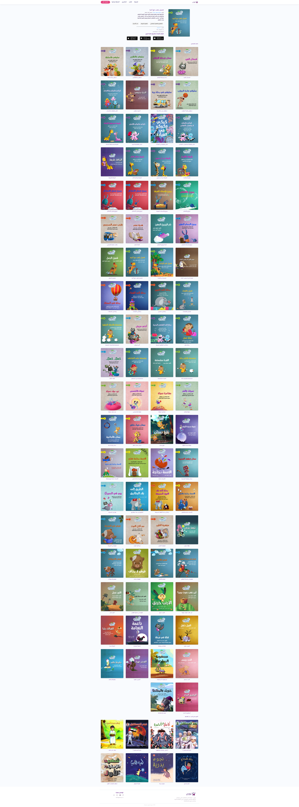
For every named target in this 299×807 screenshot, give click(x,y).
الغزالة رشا (112, 646)
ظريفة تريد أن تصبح (162, 178)
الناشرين (124, 2)
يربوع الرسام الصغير (187, 245)
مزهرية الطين (161, 546)
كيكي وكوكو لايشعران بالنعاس (187, 144)
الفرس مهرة (137, 679)
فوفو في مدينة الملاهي (187, 579)
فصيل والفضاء (187, 311)
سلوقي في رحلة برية (162, 111)
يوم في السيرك (112, 512)
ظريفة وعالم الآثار (137, 178)
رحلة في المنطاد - (112, 311)
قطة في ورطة (162, 646)
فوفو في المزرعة (112, 546)
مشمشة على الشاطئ (137, 378)
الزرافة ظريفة (112, 178)
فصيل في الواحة (162, 278)
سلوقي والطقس (137, 77)
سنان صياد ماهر (137, 445)
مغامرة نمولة (161, 412)
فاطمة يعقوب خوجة (157, 12)
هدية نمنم (137, 245)
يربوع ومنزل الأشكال (137, 211)
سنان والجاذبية (112, 445)
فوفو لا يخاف (137, 579)
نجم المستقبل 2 (187, 750)
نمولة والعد (187, 412)
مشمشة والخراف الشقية (112, 345)
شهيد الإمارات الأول (112, 784)
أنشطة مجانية (116, 2)
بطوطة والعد (112, 679)
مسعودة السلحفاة (162, 679)
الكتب (130, 2)
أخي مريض (137, 345)
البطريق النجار (187, 713)
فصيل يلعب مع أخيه (137, 278)
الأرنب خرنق (162, 612)
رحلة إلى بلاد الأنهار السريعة (162, 512)
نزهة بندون (187, 546)
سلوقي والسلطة (112, 77)
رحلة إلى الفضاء (137, 311)
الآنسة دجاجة (162, 479)
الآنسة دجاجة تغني (137, 479)
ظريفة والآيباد (186, 178)
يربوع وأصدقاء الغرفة (162, 211)
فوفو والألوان (162, 579)
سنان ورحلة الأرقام (162, 77)
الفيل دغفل (187, 646)
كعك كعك (112, 378)
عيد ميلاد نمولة (112, 412)
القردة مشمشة (162, 378)
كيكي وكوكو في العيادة (162, 144)
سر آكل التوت (137, 546)
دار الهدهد (159, 27)
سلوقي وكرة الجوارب (187, 111)
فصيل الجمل (112, 278)
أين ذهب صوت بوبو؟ (187, 612)
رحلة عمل (186, 345)
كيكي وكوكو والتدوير (137, 144)
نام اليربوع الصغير (162, 245)
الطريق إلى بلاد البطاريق (137, 512)
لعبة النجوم (137, 784)
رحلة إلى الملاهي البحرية (162, 345)
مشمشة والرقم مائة (186, 378)
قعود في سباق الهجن (137, 612)
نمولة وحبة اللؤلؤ (187, 445)
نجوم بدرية (162, 784)
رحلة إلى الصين (162, 311)
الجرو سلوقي (137, 111)
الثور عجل (112, 612)
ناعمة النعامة (137, 646)
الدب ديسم (187, 679)
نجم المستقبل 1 (137, 750)
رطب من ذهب (112, 750)
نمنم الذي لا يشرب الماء (187, 278)
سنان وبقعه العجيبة (187, 479)
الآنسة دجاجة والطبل (187, 512)
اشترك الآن (105, 2)
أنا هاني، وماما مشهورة (162, 750)
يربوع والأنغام (186, 211)
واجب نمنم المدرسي (112, 245)
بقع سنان (161, 445)
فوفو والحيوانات (112, 579)
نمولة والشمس (137, 412)
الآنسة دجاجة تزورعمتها (112, 479)
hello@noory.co (119, 797)
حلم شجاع (187, 784)
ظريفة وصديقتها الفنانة (112, 144)
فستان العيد (187, 77)
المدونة (136, 2)
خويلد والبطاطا (162, 713)
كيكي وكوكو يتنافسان (112, 111)
